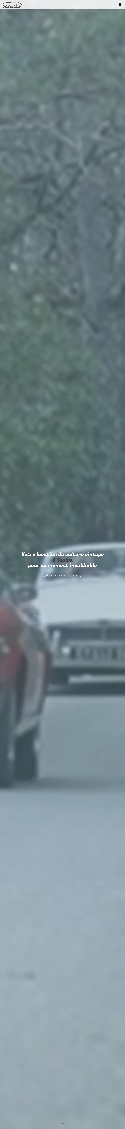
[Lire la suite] (62, 1123)
